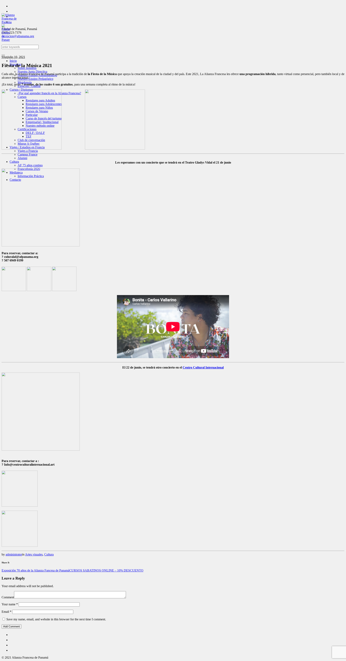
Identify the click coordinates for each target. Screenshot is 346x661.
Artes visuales (34, 554)
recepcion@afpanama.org (18, 36)
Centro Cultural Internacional (203, 367)
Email (6, 611)
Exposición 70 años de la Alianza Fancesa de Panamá (35, 570)
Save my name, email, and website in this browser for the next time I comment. (56, 619)
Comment (8, 597)
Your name (10, 604)
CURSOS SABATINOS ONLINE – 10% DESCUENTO (106, 570)
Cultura (49, 554)
